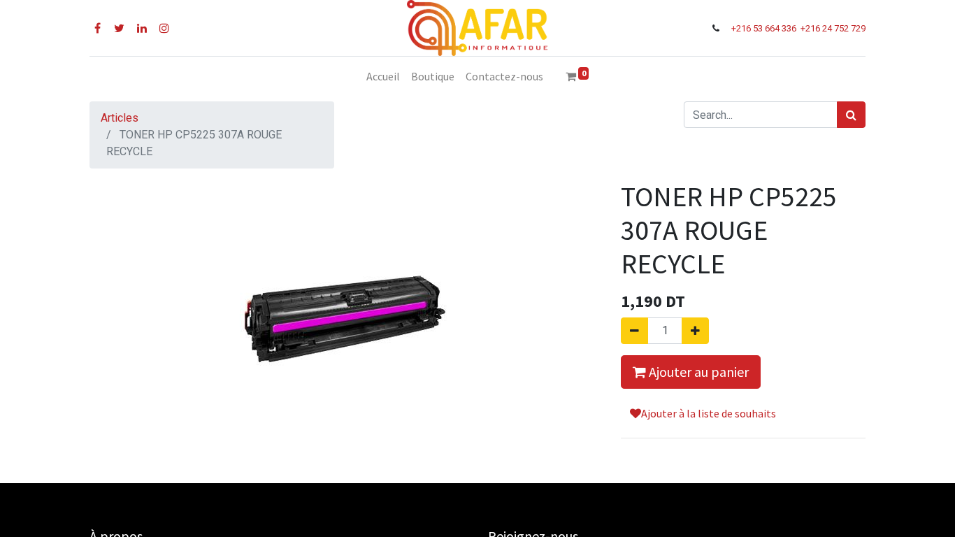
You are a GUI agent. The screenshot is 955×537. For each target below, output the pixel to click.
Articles (119, 117)
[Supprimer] (634, 330)
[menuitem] (383, 76)
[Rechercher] (851, 114)
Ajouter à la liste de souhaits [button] (708, 413)
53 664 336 (775, 28)
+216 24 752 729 (833, 28)
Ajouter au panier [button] (697, 371)
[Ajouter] (695, 330)
